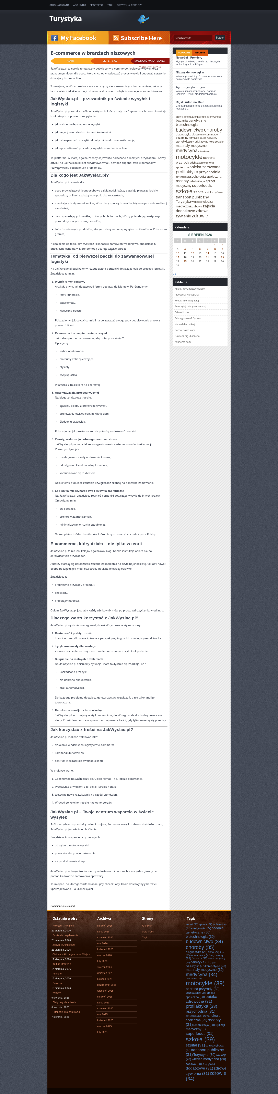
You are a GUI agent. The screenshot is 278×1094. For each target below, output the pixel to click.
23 (222, 257)
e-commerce (210, 134)
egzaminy (182, 137)
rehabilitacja (197, 181)
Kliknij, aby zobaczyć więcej (190, 288)
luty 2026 (102, 961)
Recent (200, 52)
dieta (195, 134)
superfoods (202, 185)
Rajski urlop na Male (190, 102)
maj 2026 (102, 943)
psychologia (182, 177)
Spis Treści (96, 5)
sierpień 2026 (105, 925)
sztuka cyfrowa (214, 192)
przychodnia (209, 172)
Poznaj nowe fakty (185, 330)
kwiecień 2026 (105, 949)
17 (177, 257)
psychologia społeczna (204, 176)
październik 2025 (106, 984)
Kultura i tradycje (62, 964)
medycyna (187, 150)
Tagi (110, 5)
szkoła (184, 191)
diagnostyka (183, 134)
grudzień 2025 (105, 973)
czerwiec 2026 (105, 937)
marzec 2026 (104, 955)
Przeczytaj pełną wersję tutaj (190, 306)
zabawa (197, 206)
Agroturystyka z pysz (190, 87)
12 (192, 253)
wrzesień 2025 (105, 990)
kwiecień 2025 (105, 1020)
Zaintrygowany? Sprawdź (189, 318)
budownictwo (189, 130)
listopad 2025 (104, 979)
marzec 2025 (104, 1026)
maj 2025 (102, 1014)
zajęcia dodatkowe (200, 1065)
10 (177, 253)
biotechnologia (187, 125)
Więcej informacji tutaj (187, 300)
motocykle (189, 156)
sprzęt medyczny (205, 1027)
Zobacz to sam (183, 342)
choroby (213, 130)
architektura (199, 116)
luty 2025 (102, 1032)
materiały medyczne (191, 146)
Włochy (57, 992)
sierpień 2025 (105, 996)
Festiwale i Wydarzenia (65, 935)
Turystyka (183, 201)
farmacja (194, 137)
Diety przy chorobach (64, 1002)
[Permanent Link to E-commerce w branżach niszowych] (93, 53)
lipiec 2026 (103, 931)
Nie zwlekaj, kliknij (185, 324)
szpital (199, 192)
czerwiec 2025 (105, 1008)
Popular (184, 52)
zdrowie (200, 215)
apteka (188, 116)
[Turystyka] (90, 19)
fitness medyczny (208, 138)
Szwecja (57, 983)
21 (207, 257)
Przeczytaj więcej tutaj (187, 294)
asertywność (214, 116)
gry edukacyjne (199, 141)
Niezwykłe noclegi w (190, 72)
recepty (182, 180)
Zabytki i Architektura (64, 944)
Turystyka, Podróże (129, 5)
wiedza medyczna (209, 1059)
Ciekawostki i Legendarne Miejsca (72, 954)
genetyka (183, 141)
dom (200, 134)
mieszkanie (203, 151)
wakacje (197, 201)
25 (185, 261)
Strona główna (59, 5)
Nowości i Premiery (189, 57)
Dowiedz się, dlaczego (187, 336)
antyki (179, 116)
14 (207, 253)
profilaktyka (187, 171)
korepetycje (216, 141)
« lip (175, 274)
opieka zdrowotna (205, 167)
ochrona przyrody (203, 989)
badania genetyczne (191, 120)
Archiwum (79, 5)
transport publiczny (192, 197)
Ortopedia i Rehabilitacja (66, 1012)
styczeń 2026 (104, 967)
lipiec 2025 (103, 1002)
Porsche (57, 973)
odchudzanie (197, 162)
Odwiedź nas (182, 312)
